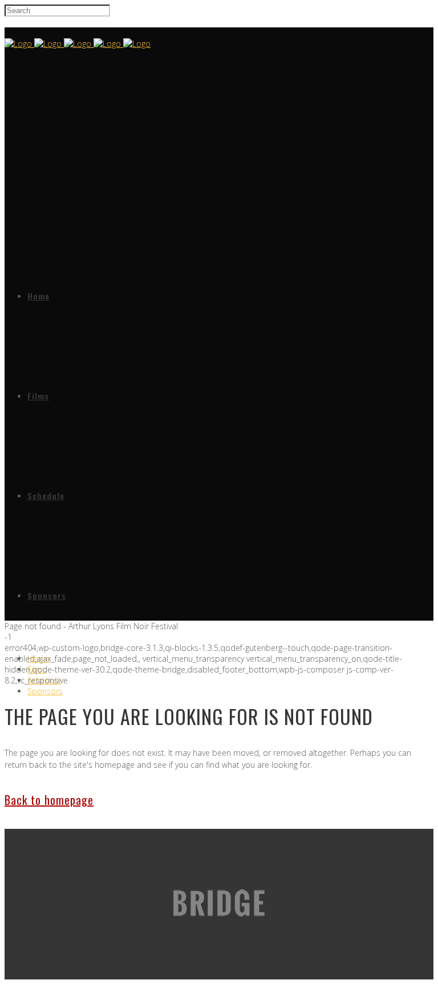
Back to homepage (49, 799)
